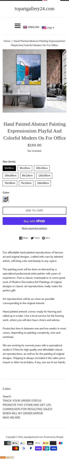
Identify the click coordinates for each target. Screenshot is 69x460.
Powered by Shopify (53, 437)
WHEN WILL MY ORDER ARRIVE (23, 413)
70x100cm (10, 182)
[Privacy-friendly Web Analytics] (7, 457)
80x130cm (27, 175)
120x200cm (44, 175)
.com (34, 8)
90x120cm (25, 167)
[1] (6, 199)
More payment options (34, 228)
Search (7, 396)
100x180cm (10, 175)
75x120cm (26, 182)
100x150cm (41, 167)
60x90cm (9, 167)
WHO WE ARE (11, 417)
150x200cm (43, 182)
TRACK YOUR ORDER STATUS (22, 400)
